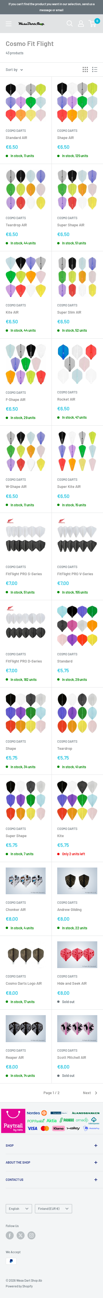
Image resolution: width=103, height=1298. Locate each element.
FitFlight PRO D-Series (24, 661)
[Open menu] (8, 24)
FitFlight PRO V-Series (75, 573)
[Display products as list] (94, 69)
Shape (11, 748)
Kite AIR (12, 312)
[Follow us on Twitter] (21, 1235)
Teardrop (64, 748)
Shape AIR (65, 137)
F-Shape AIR (15, 399)
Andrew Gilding (69, 909)
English (14, 1208)
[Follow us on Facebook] (10, 1235)
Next (87, 1092)
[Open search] (70, 23)
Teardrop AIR (16, 225)
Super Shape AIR (70, 225)
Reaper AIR (15, 1057)
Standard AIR (16, 137)
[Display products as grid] (85, 69)
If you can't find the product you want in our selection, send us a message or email (52, 7)
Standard (64, 661)
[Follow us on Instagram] (31, 1235)
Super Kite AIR (69, 486)
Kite (60, 835)
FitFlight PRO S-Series (24, 573)
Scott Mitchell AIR (71, 1057)
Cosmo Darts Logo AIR (24, 983)
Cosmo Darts (16, 130)
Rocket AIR (66, 399)
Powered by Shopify (19, 1286)
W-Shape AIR (16, 486)
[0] (92, 23)
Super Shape (16, 835)
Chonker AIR (16, 909)
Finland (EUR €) (48, 1208)
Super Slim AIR (69, 312)
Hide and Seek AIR (72, 983)
